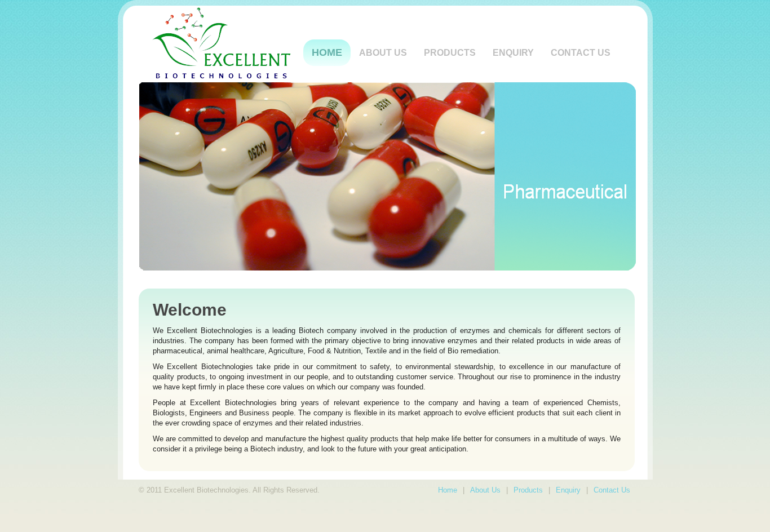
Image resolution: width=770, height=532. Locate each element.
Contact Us (580, 52)
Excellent (226, 43)
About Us (485, 490)
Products (450, 52)
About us (383, 52)
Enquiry (513, 52)
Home (327, 52)
